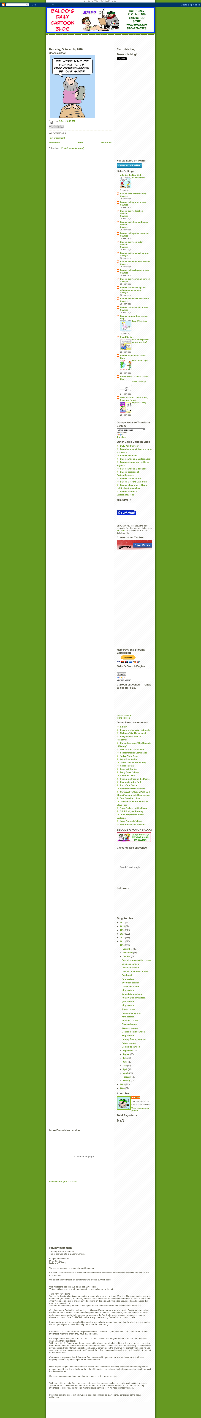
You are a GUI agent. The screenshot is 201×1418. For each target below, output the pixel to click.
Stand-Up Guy (127, 337)
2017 (122, 922)
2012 (122, 937)
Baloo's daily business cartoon (135, 262)
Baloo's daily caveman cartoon (135, 279)
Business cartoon (130, 964)
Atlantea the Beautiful (130, 175)
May (125, 1065)
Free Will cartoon (139, 321)
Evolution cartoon (130, 983)
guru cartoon (128, 1001)
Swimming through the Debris (134, 779)
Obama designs (129, 1024)
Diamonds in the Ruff (130, 782)
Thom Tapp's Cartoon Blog (133, 762)
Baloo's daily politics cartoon (134, 233)
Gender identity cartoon (133, 1032)
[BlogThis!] (53, 126)
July (125, 1058)
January (127, 1080)
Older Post (106, 142)
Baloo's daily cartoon (130, 478)
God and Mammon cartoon (135, 971)
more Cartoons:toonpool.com (124, 716)
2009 (122, 1084)
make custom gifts (58, 1181)
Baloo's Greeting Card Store (133, 482)
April (125, 1069)
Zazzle (73, 1181)
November (128, 952)
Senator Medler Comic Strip (133, 753)
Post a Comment (57, 138)
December (128, 949)
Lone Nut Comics (128, 769)
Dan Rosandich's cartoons (133, 824)
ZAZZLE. (121, 530)
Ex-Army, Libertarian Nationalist (135, 730)
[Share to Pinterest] (62, 126)
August (126, 1054)
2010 (122, 945)
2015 (122, 926)
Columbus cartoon (131, 1047)
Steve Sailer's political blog (133, 808)
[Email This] (50, 126)
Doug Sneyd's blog (129, 772)
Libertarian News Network (132, 788)
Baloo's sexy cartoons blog (133, 194)
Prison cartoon (129, 1043)
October (127, 956)
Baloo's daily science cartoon (134, 298)
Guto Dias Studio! (128, 759)
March (126, 1073)
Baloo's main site (128, 455)
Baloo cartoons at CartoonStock (135, 459)
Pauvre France (138, 178)
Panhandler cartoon (131, 1013)
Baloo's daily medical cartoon (134, 253)
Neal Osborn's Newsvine (132, 749)
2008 (122, 1088)
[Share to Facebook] (59, 126)
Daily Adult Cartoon (129, 446)
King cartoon (128, 979)
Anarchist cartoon (130, 1020)
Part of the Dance (128, 785)
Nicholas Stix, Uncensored (133, 733)
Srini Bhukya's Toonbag (131, 811)
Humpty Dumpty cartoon (134, 998)
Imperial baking (139, 402)
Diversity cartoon (130, 1028)
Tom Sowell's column (130, 798)
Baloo (62, 121)
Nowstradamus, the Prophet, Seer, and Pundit (134, 398)
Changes (124, 196)
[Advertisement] (100, 40)
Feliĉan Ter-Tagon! (140, 361)
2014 (122, 930)
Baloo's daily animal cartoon (134, 307)
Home (80, 142)
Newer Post (54, 142)
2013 (122, 934)
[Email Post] (80, 123)
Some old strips (139, 382)
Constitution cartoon (132, 994)
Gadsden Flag (127, 766)
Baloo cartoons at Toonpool (133, 469)
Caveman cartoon (130, 968)
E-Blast (123, 727)
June (125, 1062)
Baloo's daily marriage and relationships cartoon (133, 288)
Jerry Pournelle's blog (131, 821)
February (127, 1077)
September (128, 1050)
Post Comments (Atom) (72, 148)
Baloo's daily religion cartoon (134, 270)
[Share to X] (56, 126)
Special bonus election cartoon (137, 960)
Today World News (129, 756)
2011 (122, 941)
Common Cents (127, 775)
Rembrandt (127, 975)
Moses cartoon (129, 1009)
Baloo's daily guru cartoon (133, 202)
